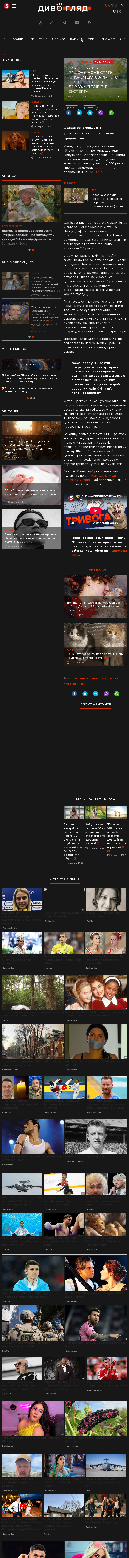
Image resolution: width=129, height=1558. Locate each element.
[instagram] (39, 22)
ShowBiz (108, 39)
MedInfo (58, 39)
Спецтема (84, 62)
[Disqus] (95, 754)
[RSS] (90, 22)
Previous (5, 39)
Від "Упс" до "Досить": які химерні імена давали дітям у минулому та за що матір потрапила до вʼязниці (31, 371)
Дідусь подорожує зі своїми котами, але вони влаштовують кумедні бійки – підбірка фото (28, 235)
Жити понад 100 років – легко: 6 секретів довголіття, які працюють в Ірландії (116, 836)
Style (43, 39)
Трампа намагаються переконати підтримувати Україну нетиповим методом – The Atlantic (44, 314)
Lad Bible (95, 172)
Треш (92, 39)
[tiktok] (52, 22)
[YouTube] (77, 22)
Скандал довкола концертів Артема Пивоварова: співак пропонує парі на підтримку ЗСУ (31, 531)
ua (107, 5)
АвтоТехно (11, 431)
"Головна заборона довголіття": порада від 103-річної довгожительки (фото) (107, 201)
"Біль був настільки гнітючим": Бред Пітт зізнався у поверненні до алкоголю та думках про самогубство (45, 284)
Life (31, 39)
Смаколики (103, 62)
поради (97, 678)
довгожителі (81, 678)
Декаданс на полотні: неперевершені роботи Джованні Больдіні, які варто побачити (93, 606)
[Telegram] (64, 22)
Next (124, 39)
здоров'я (112, 678)
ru (114, 5)
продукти (71, 684)
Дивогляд (103, 167)
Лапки (75, 39)
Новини (16, 39)
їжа (82, 684)
